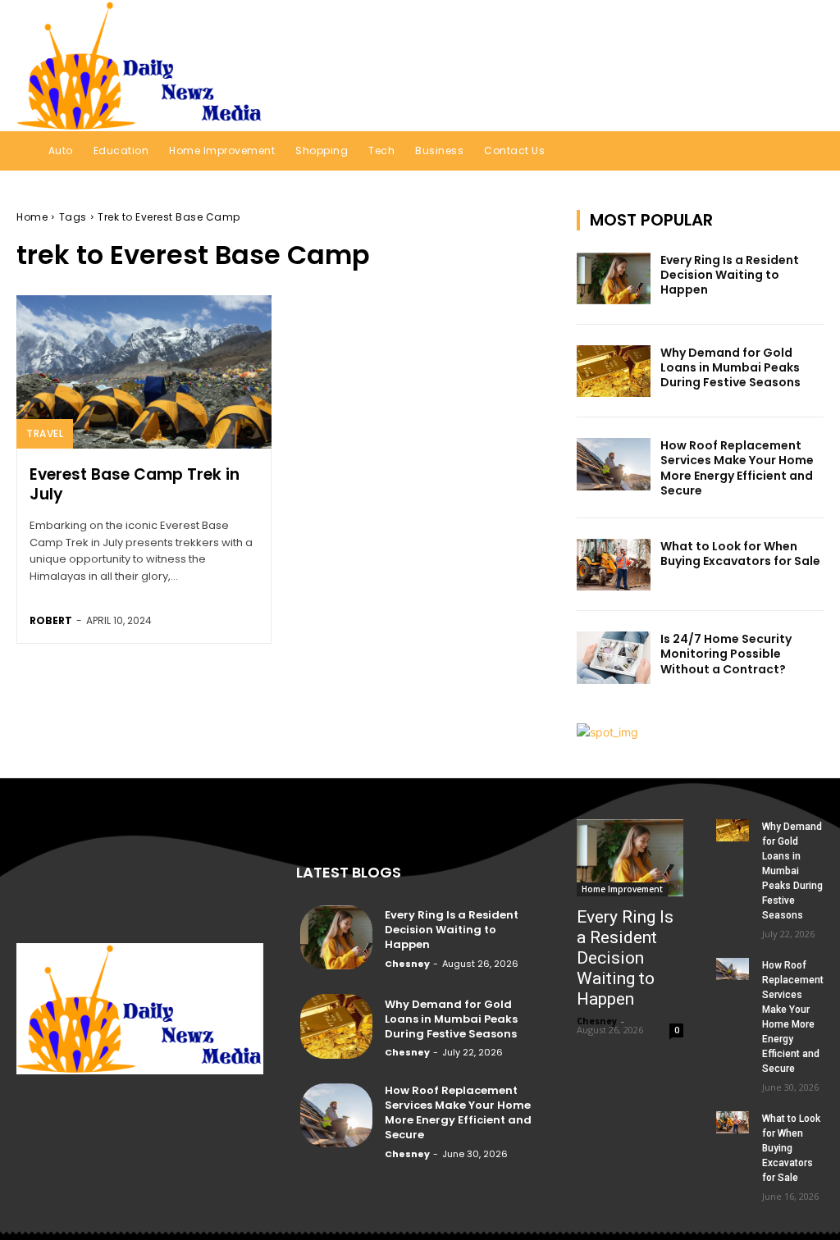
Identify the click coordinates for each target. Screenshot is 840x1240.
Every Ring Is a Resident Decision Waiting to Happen (729, 275)
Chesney (407, 963)
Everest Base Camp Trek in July (135, 484)
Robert (51, 620)
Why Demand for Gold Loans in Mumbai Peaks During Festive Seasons (731, 367)
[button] (790, 65)
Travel (44, 433)
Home (32, 217)
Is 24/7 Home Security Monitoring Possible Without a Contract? (726, 654)
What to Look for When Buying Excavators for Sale (740, 553)
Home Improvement (622, 889)
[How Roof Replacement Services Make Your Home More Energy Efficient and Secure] (614, 464)
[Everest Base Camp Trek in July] (144, 372)
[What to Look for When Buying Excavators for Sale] (614, 564)
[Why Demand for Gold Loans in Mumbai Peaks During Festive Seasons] (614, 371)
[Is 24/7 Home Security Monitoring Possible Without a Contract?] (614, 657)
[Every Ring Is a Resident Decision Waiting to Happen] (614, 278)
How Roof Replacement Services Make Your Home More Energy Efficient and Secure (737, 468)
